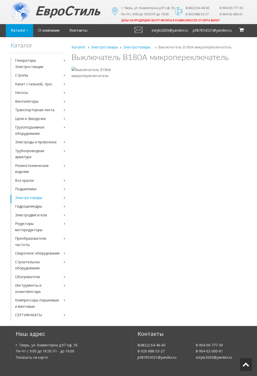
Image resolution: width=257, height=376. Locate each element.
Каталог (19, 30)
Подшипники (25, 188)
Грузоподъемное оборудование (29, 130)
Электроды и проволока (35, 142)
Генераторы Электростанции (29, 63)
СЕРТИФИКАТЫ (28, 314)
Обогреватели (27, 276)
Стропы (21, 75)
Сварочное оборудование (37, 253)
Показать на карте (32, 357)
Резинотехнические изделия (32, 168)
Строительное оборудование (27, 265)
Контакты (78, 30)
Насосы (21, 92)
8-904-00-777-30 (209, 345)
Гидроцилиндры (28, 206)
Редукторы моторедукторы (28, 226)
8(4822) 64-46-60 (151, 345)
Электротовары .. (138, 47)
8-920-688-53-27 (151, 351)
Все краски (24, 180)
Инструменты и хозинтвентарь (28, 288)
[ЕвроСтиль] (68, 12)
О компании (48, 30)
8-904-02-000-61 (209, 351)
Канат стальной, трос (33, 84)
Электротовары (28, 197)
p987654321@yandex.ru (212, 30)
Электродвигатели (31, 215)
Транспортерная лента (34, 109)
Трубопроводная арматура (29, 153)
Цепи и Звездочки (30, 118)
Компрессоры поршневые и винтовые (37, 303)
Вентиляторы (26, 101)
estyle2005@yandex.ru (170, 30)
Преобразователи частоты (30, 241)
